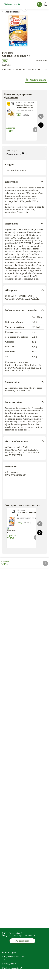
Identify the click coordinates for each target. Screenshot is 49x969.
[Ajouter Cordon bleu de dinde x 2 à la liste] (13, 511)
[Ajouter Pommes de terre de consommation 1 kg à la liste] (12, 103)
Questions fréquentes (12, 968)
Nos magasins (9, 964)
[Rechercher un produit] (39, 4)
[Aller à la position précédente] (41, 116)
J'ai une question (22, 941)
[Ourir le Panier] (45, 4)
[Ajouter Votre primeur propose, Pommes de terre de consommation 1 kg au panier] (35, 129)
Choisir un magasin (12, 4)
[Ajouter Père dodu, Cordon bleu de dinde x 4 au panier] (45, 563)
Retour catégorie (12, 12)
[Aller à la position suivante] (41, 125)
